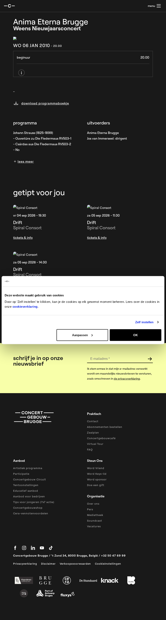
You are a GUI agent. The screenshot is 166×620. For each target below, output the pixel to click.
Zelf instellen (144, 322)
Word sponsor (97, 479)
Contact (92, 421)
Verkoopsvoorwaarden (75, 563)
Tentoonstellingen (25, 485)
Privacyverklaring (25, 563)
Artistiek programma (27, 468)
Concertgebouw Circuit (29, 479)
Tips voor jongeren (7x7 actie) (33, 502)
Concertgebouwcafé (101, 438)
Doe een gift (95, 485)
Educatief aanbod (25, 490)
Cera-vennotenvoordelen (30, 513)
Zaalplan (93, 432)
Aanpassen (80, 335)
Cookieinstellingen (108, 563)
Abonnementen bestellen (104, 426)
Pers (90, 509)
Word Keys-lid (96, 473)
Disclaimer (48, 563)
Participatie (21, 473)
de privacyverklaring (127, 378)
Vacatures (94, 526)
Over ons (93, 503)
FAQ (90, 449)
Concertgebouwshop (28, 507)
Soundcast (94, 520)
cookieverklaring (25, 306)
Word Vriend (95, 468)
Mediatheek (95, 515)
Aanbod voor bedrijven (29, 496)
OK (135, 335)
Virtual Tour (95, 443)
